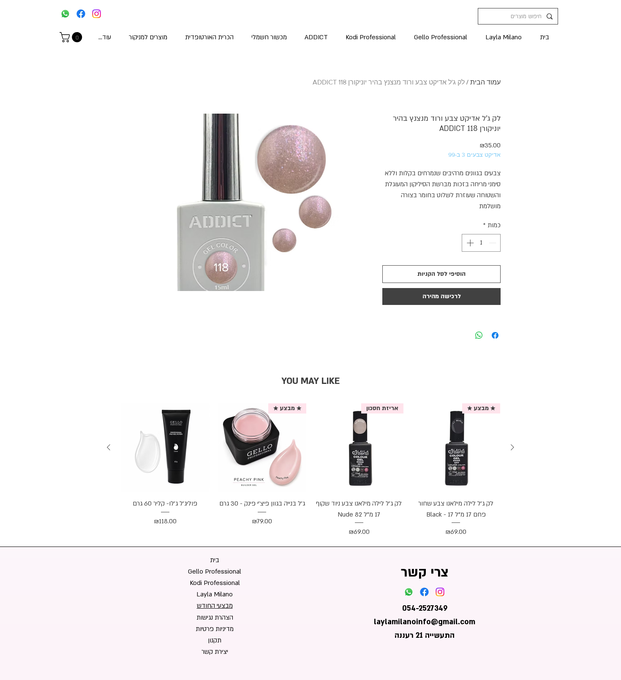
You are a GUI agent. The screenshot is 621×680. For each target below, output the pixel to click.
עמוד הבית (485, 82)
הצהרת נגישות (214, 617)
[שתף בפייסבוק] (495, 335)
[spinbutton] (481, 242)
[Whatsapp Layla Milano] (65, 13)
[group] (311, 470)
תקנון (214, 640)
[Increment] (469, 242)
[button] (72, 37)
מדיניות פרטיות (215, 629)
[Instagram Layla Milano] (96, 13)
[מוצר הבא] (109, 447)
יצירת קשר (215, 651)
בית (214, 560)
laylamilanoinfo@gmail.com (424, 622)
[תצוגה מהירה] (165, 447)
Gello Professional (214, 571)
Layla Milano (214, 594)
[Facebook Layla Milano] (81, 13)
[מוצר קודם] (512, 447)
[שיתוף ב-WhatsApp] (479, 335)
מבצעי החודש (215, 605)
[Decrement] (493, 242)
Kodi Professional (215, 583)
